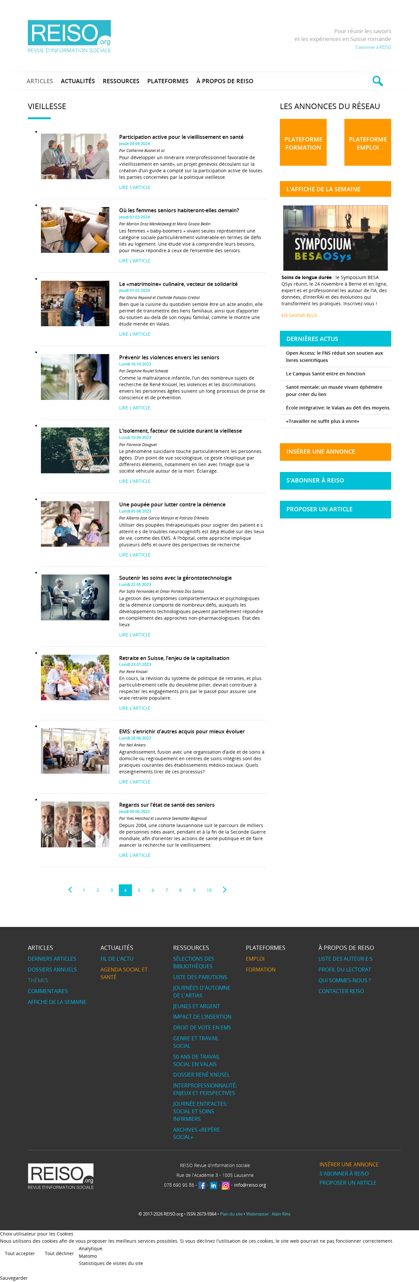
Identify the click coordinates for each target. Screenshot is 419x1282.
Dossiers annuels (52, 969)
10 (209, 890)
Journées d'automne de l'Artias (201, 991)
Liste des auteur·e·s (346, 958)
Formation (261, 969)
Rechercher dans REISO (377, 81)
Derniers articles (52, 958)
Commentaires (48, 991)
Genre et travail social (196, 1042)
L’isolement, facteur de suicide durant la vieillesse (180, 430)
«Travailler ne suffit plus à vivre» (322, 421)
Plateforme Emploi (368, 143)
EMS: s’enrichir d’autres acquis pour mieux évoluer (182, 731)
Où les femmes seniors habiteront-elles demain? (179, 210)
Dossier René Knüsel (201, 1074)
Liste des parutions (200, 977)
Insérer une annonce (320, 451)
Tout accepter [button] (20, 1253)
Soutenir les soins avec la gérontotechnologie (175, 577)
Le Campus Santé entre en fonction (325, 373)
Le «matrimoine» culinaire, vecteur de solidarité (178, 284)
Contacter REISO (341, 991)
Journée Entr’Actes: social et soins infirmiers (200, 1111)
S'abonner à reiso (315, 480)
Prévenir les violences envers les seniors (169, 357)
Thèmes (38, 980)
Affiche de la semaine (57, 1002)
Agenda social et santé (124, 973)
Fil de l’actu (117, 958)
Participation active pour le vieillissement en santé (181, 137)
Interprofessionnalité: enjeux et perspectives (205, 1089)
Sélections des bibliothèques (193, 962)
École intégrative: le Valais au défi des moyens (338, 408)
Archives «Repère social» (196, 1133)
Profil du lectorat (345, 969)
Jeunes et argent (196, 1006)
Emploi (255, 958)
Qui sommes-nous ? (345, 980)
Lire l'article (135, 187)
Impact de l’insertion (202, 1016)
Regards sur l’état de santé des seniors (167, 804)
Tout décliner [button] (59, 1253)
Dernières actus (312, 339)
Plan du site (231, 1214)
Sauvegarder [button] (14, 1278)
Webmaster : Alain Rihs (268, 1214)
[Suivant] (225, 889)
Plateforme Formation (303, 143)
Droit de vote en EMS (202, 1027)
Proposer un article (319, 509)
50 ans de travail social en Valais (196, 1060)
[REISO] (69, 35)
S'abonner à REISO (373, 47)
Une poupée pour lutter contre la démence (172, 504)
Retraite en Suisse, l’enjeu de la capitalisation (174, 658)
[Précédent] (70, 889)
